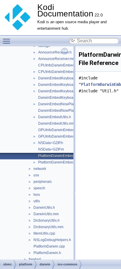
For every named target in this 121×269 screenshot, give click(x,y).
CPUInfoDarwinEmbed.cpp (59, 65)
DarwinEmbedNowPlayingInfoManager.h (70, 104)
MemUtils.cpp (44, 233)
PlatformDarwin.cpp (49, 246)
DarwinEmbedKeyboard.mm (60, 85)
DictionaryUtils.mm (48, 227)
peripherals (42, 182)
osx (36, 175)
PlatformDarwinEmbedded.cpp (62, 156)
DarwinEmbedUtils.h (54, 117)
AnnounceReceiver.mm (56, 59)
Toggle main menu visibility (7, 41)
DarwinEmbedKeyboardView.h (62, 91)
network (39, 169)
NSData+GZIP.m (51, 149)
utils (36, 201)
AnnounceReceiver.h (55, 52)
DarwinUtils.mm (46, 214)
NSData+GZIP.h (50, 143)
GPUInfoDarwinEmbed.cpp (59, 130)
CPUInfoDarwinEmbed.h (58, 72)
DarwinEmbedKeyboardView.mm (64, 98)
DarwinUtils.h (44, 207)
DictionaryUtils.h (46, 220)
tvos (36, 195)
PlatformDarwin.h (47, 253)
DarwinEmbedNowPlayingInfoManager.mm (72, 110)
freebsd (35, 259)
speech (39, 188)
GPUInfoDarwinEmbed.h (58, 136)
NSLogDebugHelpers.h (52, 240)
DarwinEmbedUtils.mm (56, 123)
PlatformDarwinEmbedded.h (60, 162)
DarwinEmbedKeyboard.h (59, 78)
